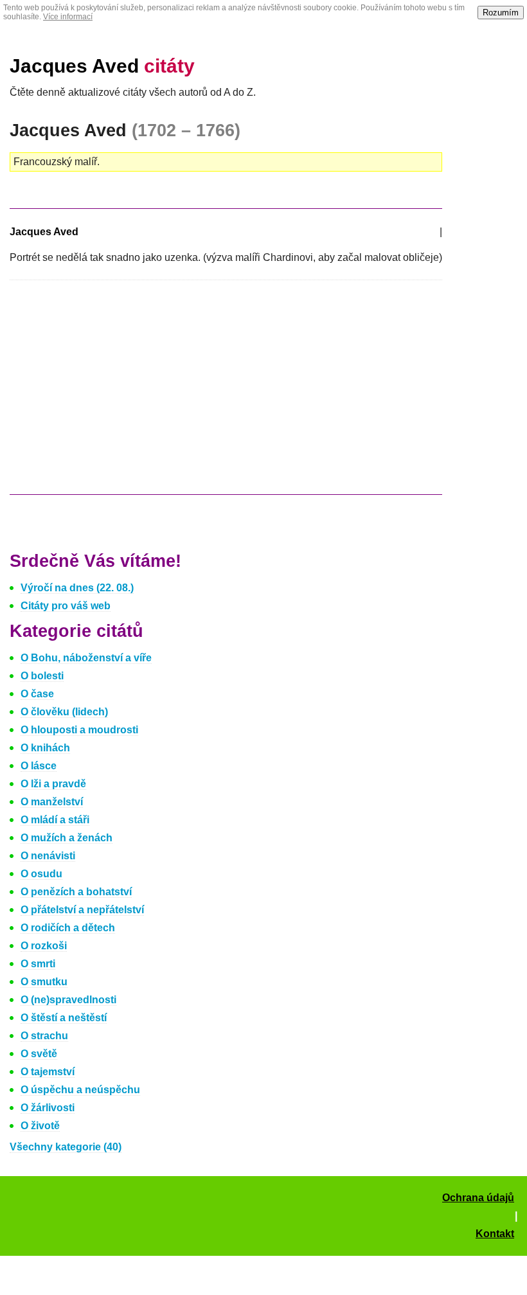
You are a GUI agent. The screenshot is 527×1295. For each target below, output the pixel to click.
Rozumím (501, 12)
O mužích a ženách (66, 837)
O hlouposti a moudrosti (79, 729)
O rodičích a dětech (68, 927)
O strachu (44, 1035)
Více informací (68, 16)
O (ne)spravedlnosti (68, 999)
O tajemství (48, 1071)
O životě (40, 1125)
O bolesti (42, 675)
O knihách (45, 747)
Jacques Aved (102, 65)
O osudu (41, 873)
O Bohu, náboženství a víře (86, 657)
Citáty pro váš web (66, 605)
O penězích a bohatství (76, 891)
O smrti (38, 963)
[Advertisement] (118, 393)
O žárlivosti (48, 1107)
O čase (37, 693)
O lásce (39, 765)
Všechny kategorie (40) (65, 1146)
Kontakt (495, 1233)
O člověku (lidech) (64, 711)
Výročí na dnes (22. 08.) (77, 587)
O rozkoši (44, 945)
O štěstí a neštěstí (64, 1017)
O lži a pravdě (53, 783)
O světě (39, 1053)
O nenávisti (48, 855)
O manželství (52, 801)
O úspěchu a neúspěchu (80, 1089)
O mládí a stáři (55, 819)
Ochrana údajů (478, 1197)
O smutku (44, 981)
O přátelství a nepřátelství (82, 909)
